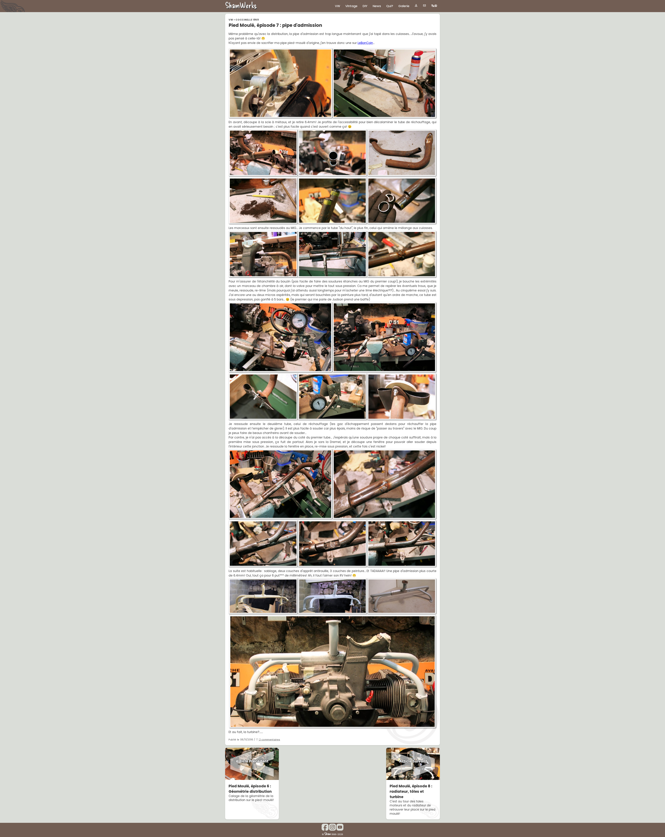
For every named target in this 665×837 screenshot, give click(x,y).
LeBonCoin (365, 43)
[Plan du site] (416, 5)
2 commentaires (269, 739)
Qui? (389, 6)
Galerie (403, 6)
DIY (365, 6)
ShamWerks (241, 5)
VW (231, 19)
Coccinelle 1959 (247, 19)
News (377, 6)
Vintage (351, 6)
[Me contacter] (424, 5)
